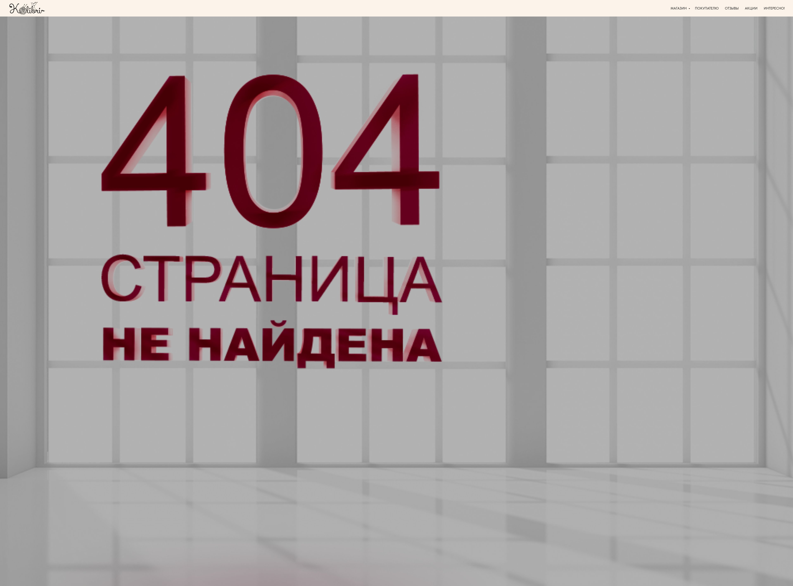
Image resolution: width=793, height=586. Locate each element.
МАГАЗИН (679, 8)
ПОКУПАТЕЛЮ (707, 8)
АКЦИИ (751, 8)
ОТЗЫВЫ (732, 8)
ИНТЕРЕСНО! (774, 8)
